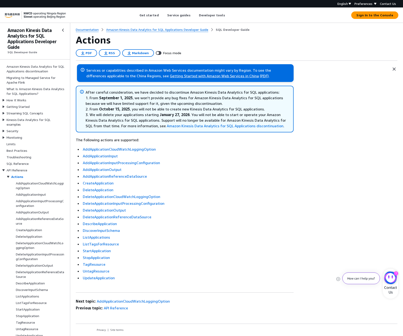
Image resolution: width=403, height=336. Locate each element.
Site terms (117, 330)
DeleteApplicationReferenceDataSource (117, 217)
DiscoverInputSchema (101, 230)
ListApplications (96, 237)
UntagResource (96, 271)
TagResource (94, 264)
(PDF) (264, 76)
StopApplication (96, 257)
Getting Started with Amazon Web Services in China (214, 76)
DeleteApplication (98, 189)
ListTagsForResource (101, 244)
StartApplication (97, 250)
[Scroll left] (136, 15)
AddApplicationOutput (102, 169)
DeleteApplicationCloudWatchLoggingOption (121, 196)
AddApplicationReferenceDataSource (115, 176)
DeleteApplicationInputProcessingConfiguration (123, 203)
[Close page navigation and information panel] (394, 69)
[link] (233, 29)
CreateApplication (98, 183)
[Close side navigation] (63, 30)
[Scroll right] (228, 15)
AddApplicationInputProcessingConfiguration (121, 162)
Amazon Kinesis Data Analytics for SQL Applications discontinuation (225, 126)
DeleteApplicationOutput (104, 210)
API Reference (116, 308)
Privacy (101, 330)
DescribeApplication (100, 223)
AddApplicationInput (100, 156)
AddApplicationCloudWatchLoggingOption (119, 149)
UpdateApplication (99, 278)
